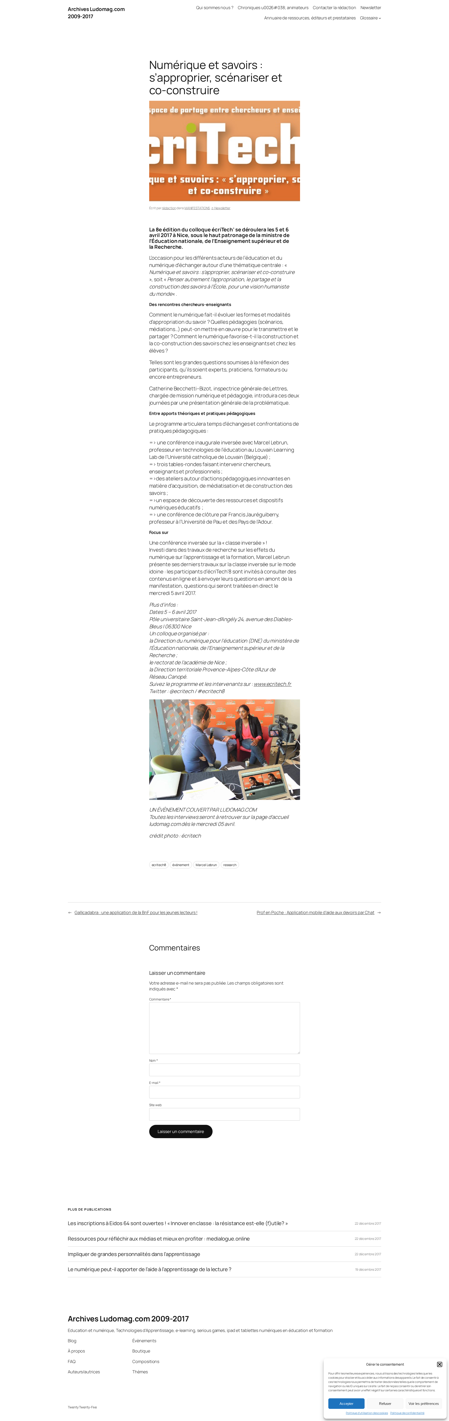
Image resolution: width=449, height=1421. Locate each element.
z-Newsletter (220, 208)
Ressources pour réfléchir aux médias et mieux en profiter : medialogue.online (159, 1239)
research (229, 865)
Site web (155, 1105)
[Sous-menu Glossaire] (380, 18)
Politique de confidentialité (407, 1413)
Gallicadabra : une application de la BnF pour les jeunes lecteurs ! (136, 912)
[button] (439, 1364)
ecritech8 (159, 865)
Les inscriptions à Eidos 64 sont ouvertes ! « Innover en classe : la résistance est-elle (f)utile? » (178, 1223)
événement (180, 865)
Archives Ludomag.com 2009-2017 (128, 1318)
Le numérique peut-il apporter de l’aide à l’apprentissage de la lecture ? (150, 1269)
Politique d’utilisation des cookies (367, 1413)
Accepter (346, 1404)
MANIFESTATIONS (197, 208)
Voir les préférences (424, 1404)
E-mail (154, 1082)
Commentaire (160, 999)
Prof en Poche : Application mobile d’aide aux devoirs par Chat (315, 912)
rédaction (169, 208)
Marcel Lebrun (206, 865)
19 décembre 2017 (368, 1269)
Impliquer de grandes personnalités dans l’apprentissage (134, 1254)
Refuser (385, 1404)
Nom (153, 1060)
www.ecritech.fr (273, 683)
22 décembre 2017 (368, 1223)
